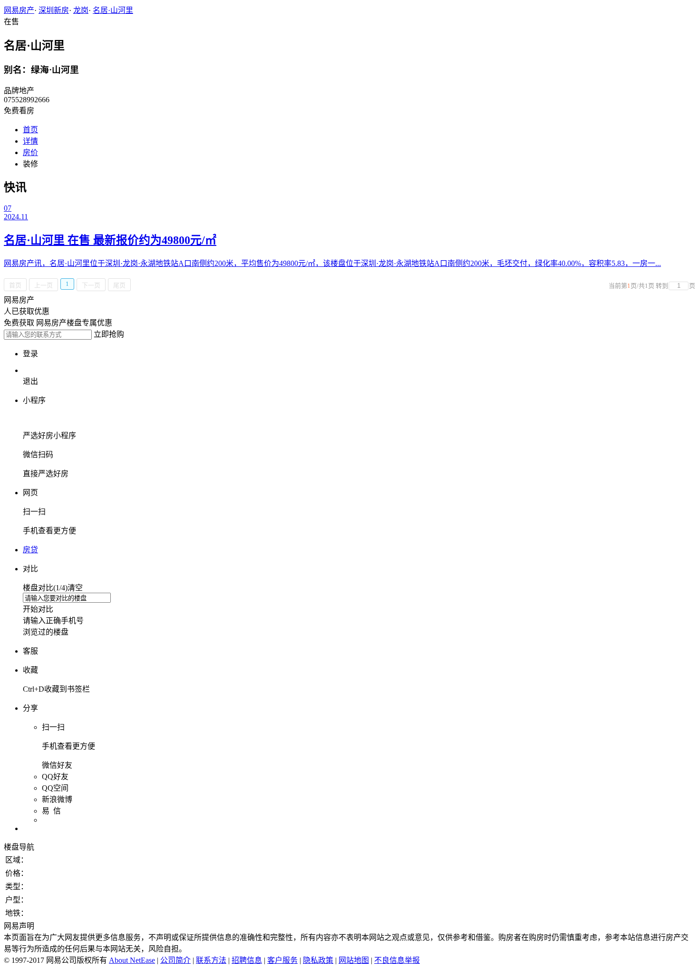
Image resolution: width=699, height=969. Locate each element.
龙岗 (80, 10)
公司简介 (175, 960)
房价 (30, 152)
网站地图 (354, 960)
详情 (30, 141)
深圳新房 (54, 10)
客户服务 (282, 960)
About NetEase (132, 960)
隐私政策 (318, 960)
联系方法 (211, 960)
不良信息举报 (397, 960)
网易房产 (19, 10)
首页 (30, 130)
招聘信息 (247, 960)
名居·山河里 (113, 10)
